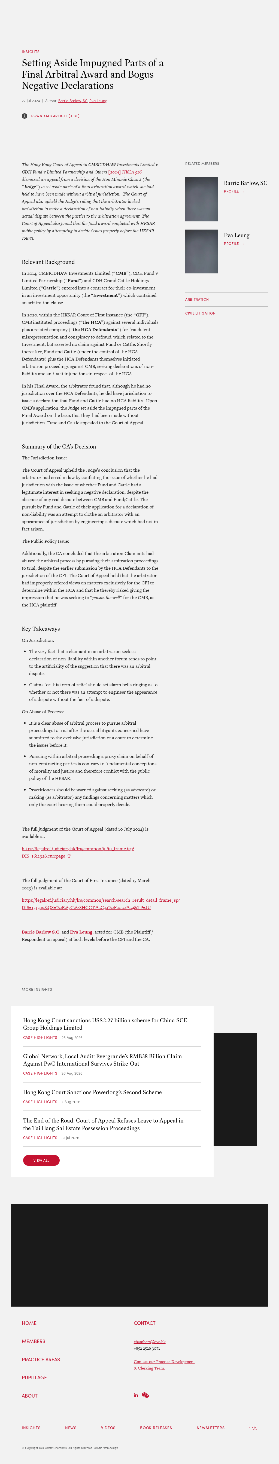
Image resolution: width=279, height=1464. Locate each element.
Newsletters (211, 1427)
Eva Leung (98, 100)
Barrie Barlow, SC (72, 100)
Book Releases (156, 1427)
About (30, 1396)
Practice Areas (41, 1360)
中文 (253, 1427)
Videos (108, 1427)
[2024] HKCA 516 (125, 172)
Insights (31, 51)
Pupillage (34, 1378)
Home (29, 1323)
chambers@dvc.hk (150, 1341)
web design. (111, 1448)
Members (33, 1341)
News (71, 1427)
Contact (145, 1323)
